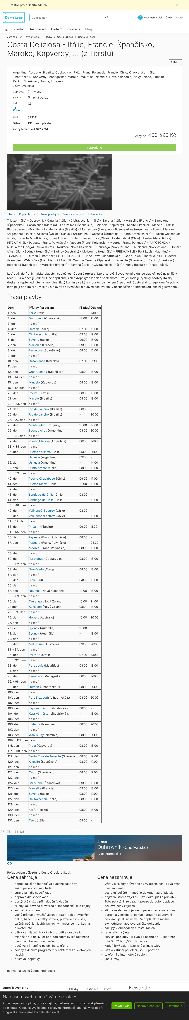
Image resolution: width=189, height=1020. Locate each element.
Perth (32, 655)
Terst (32, 313)
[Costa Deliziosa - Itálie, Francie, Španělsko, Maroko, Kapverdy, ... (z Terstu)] (59, 181)
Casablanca (37, 361)
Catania (34, 329)
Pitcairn (34, 526)
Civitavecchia (38, 334)
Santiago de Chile (41, 494)
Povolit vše (121, 1006)
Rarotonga (36, 558)
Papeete (34, 537)
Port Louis (36, 665)
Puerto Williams (40, 452)
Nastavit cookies (148, 1006)
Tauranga (35, 601)
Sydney (34, 628)
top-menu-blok (153, 17)
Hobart (34, 617)
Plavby (18, 29)
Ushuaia (34, 457)
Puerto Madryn (39, 441)
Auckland (35, 607)
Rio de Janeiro (39, 409)
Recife (33, 393)
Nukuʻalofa (36, 569)
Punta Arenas (38, 468)
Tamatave (35, 676)
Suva (32, 580)
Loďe (55, 29)
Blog (88, 29)
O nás (169, 17)
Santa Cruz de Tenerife (45, 756)
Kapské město (39, 708)
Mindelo (34, 382)
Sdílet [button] (174, 62)
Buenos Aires (38, 430)
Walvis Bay (36, 735)
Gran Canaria (38, 372)
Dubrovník (36, 318)
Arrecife (34, 761)
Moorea (34, 548)
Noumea (34, 591)
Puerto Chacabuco (42, 478)
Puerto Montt (38, 484)
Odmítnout (175, 1006)
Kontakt (180, 17)
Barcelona (36, 350)
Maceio (34, 398)
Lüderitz (34, 724)
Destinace (36, 29)
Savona (34, 339)
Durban (34, 687)
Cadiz (33, 772)
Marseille (35, 345)
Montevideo (37, 425)
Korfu (32, 810)
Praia (32, 745)
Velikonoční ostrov (42, 510)
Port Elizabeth (39, 697)
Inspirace (73, 29)
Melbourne (36, 644)
